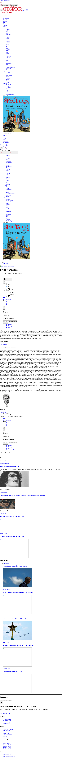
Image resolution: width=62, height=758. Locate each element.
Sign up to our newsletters (9, 756)
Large (12, 289)
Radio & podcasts (10, 67)
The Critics (5, 263)
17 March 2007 (6, 276)
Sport (7, 79)
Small (10, 284)
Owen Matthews (7, 616)
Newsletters (6, 18)
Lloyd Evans (3, 412)
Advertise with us (7, 720)
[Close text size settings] (4, 282)
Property (8, 78)
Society (8, 52)
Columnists (8, 87)
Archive (5, 25)
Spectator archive (7, 746)
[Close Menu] (1, 148)
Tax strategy (6, 733)
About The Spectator (8, 729)
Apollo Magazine (7, 743)
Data (7, 55)
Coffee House (6, 49)
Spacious (13, 296)
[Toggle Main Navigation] (1, 10)
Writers (4, 17)
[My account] (27, 10)
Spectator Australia (7, 742)
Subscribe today (7, 754)
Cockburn (8, 30)
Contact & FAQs (7, 719)
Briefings (5, 21)
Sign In (24, 10)
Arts (7, 60)
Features (8, 86)
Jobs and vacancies (7, 734)
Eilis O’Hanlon (3, 533)
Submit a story (6, 722)
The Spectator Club (7, 748)
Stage (7, 70)
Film (7, 64)
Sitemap (5, 736)
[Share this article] (4, 307)
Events (4, 22)
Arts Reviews (6, 455)
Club (4, 23)
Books (7, 61)
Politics (8, 29)
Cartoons (8, 93)
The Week (8, 85)
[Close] (1, 702)
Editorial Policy (6, 723)
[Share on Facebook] (6, 302)
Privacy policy (6, 730)
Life (4, 71)
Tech (7, 33)
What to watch (9, 74)
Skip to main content (5, 0)
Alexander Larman (4, 463)
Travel (7, 76)
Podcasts (5, 19)
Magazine (8, 34)
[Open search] (1, 145)
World (7, 53)
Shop (4, 26)
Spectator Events (7, 747)
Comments (8, 299)
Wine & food (9, 75)
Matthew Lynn (6, 668)
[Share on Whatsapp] (6, 305)
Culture (8, 31)
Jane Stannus (3, 344)
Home (4, 15)
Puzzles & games (10, 94)
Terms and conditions (8, 732)
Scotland (8, 57)
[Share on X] (6, 303)
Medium (12, 286)
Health (7, 82)
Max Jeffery (6, 642)
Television (8, 68)
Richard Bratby (3, 492)
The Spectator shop (7, 744)
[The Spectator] (12, 10)
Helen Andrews (7, 589)
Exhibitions (8, 63)
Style (7, 80)
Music (7, 65)
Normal (12, 294)
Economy (8, 56)
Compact (11, 292)
